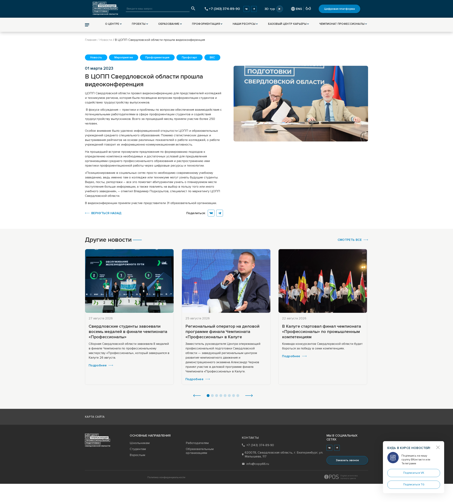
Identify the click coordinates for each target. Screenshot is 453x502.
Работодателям (197, 443)
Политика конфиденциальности (166, 477)
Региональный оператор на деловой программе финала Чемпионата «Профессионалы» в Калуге (222, 331)
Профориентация (157, 57)
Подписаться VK (413, 473)
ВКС (212, 57)
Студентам (138, 449)
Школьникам (140, 443)
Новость (96, 57)
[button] (197, 396)
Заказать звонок (347, 460)
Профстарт (189, 57)
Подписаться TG (413, 484)
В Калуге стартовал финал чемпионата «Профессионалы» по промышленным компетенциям (321, 331)
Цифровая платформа (339, 9)
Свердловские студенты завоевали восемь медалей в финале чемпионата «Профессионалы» (128, 331)
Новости (105, 40)
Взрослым (137, 455)
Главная (90, 40)
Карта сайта (95, 417)
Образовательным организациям (200, 451)
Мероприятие (123, 57)
